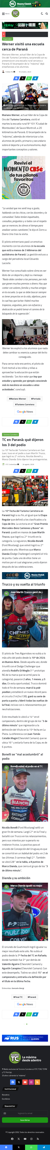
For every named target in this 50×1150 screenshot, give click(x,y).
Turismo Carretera (25, 404)
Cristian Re (9, 72)
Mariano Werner (18, 398)
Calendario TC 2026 (14, 34)
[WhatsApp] (28, 78)
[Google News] (25, 412)
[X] (22, 78)
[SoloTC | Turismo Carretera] (22, 13)
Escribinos (6, 1099)
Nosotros (5, 1094)
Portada (36, 398)
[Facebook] (15, 78)
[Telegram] (34, 78)
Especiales (7, 39)
